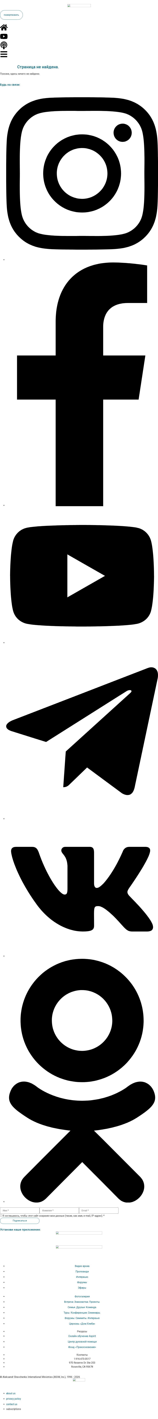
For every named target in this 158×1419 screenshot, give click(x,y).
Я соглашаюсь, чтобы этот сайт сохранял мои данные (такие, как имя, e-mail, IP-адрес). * (53, 1215)
